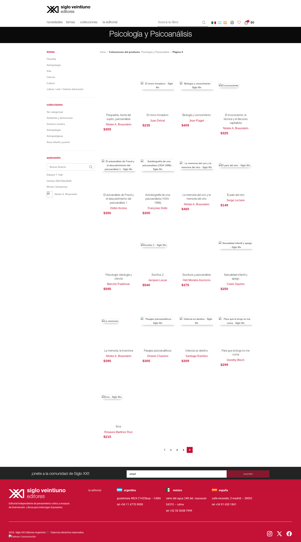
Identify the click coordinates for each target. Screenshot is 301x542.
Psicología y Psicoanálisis (155, 52)
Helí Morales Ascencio (196, 280)
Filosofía (51, 59)
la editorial (94, 490)
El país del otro (235, 195)
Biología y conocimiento (196, 115)
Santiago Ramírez (197, 356)
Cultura (51, 83)
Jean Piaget (196, 120)
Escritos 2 (158, 275)
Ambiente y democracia (60, 117)
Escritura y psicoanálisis (197, 275)
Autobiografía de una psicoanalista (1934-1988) (157, 199)
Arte (49, 71)
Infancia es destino (197, 351)
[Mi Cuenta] (232, 22)
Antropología (54, 65)
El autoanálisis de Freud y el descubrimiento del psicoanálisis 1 (118, 199)
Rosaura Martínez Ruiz (118, 432)
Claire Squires (236, 284)
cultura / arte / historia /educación (65, 89)
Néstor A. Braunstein (118, 124)
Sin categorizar (55, 112)
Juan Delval (157, 120)
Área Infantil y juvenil (58, 142)
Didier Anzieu (118, 208)
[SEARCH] (204, 22)
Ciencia (51, 77)
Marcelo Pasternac (118, 284)
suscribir (248, 474)
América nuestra (56, 124)
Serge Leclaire (236, 200)
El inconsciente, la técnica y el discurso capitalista (236, 119)
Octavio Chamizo (157, 356)
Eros (118, 427)
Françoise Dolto (157, 208)
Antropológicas (55, 136)
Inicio (103, 52)
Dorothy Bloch (235, 360)
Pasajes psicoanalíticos (157, 351)
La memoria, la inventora (118, 351)
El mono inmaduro (157, 115)
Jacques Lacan (157, 280)
